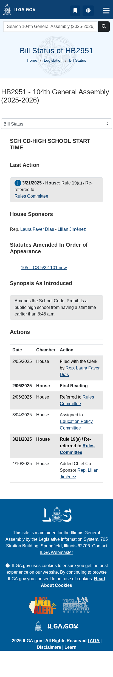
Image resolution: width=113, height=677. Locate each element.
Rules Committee (31, 196)
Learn (70, 647)
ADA (95, 640)
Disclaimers (49, 647)
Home (32, 60)
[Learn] (75, 10)
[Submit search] (104, 26)
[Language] (88, 10)
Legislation (53, 60)
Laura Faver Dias (37, 229)
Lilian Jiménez (72, 229)
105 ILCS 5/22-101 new (44, 267)
